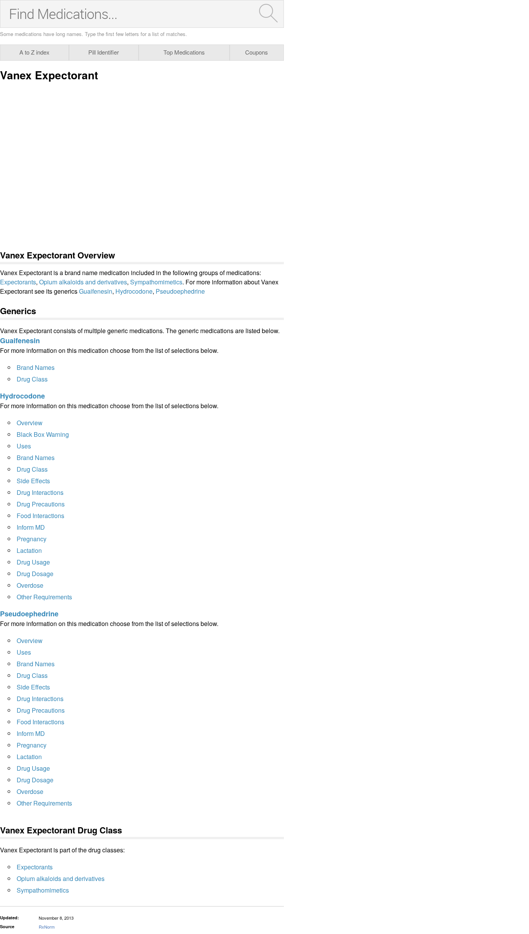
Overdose (30, 585)
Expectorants (18, 281)
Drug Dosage (35, 573)
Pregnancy (31, 538)
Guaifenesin (95, 291)
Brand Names (36, 367)
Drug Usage (33, 562)
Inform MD (31, 527)
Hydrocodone (134, 291)
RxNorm (47, 927)
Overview (30, 422)
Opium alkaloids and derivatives (83, 281)
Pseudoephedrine (180, 291)
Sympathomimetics (156, 281)
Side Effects (33, 480)
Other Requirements (44, 596)
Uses (24, 445)
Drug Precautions (41, 504)
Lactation (29, 550)
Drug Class (32, 379)
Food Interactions (40, 515)
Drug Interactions (40, 492)
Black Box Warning (43, 434)
